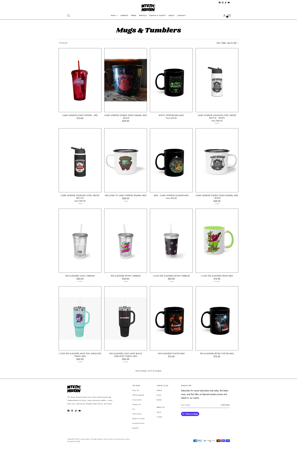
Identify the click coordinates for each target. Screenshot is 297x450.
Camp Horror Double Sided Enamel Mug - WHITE (217, 196)
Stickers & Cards (138, 418)
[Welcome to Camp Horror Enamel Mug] (125, 160)
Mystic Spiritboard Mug (171, 115)
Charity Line (136, 404)
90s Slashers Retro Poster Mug (217, 353)
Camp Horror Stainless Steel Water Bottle (80, 196)
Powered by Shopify (73, 441)
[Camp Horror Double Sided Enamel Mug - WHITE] (217, 160)
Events (159, 395)
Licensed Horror (138, 423)
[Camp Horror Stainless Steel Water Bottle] (80, 160)
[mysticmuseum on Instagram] (223, 3)
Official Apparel (138, 395)
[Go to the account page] (223, 15)
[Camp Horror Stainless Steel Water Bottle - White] (217, 80)
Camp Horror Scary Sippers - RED (80, 115)
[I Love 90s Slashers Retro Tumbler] (171, 241)
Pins (133, 409)
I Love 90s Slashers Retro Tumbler (171, 276)
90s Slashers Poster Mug (171, 353)
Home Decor (137, 414)
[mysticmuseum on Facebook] (220, 3)
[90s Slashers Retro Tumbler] (125, 241)
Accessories (137, 400)
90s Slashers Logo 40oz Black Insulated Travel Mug (125, 355)
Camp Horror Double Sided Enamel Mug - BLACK (125, 116)
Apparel (135, 428)
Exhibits (159, 390)
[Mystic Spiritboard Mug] (171, 80)
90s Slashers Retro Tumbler (126, 276)
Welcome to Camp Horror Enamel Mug (126, 195)
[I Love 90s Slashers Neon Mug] (217, 241)
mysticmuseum (85, 439)
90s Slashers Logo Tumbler (80, 276)
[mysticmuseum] (148, 8)
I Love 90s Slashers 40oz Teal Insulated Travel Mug (80, 355)
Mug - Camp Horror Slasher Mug (171, 195)
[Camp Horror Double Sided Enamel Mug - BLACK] (125, 80)
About (159, 412)
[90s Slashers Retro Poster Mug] (217, 318)
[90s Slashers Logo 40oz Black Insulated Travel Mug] (125, 318)
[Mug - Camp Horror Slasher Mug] (171, 160)
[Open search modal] (68, 15)
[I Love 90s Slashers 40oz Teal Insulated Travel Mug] (80, 318)
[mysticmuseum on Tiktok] (226, 3)
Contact (159, 417)
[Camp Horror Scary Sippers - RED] (80, 80)
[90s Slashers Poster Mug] (171, 318)
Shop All (135, 390)
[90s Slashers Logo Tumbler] (80, 241)
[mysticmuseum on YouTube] (229, 3)
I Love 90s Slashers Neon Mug (217, 276)
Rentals (159, 400)
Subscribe (225, 405)
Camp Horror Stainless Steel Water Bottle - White (217, 116)
